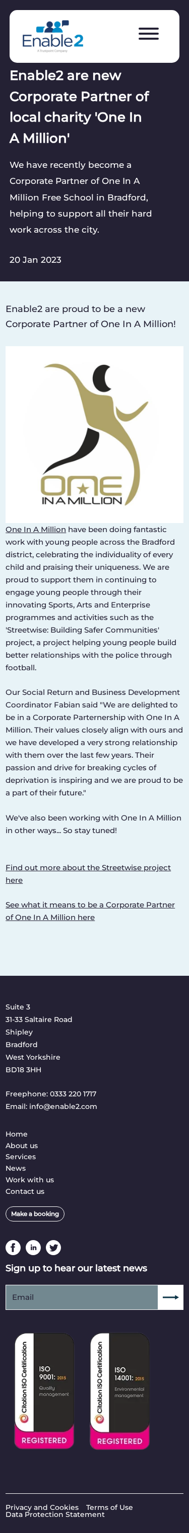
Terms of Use (109, 1507)
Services (21, 1156)
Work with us (30, 1179)
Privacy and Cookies (42, 1507)
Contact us (25, 1191)
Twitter (53, 1247)
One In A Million (36, 529)
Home (17, 1134)
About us (22, 1145)
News (16, 1168)
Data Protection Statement (55, 1514)
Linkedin (33, 1247)
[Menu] (148, 34)
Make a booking (35, 1213)
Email (23, 1297)
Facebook (13, 1247)
